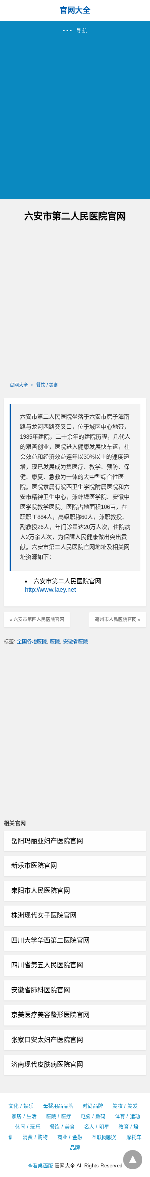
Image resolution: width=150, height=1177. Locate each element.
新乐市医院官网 (34, 865)
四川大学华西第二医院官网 (50, 940)
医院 (55, 641)
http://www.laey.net (50, 589)
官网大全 (75, 10)
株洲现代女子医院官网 (44, 915)
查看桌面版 (40, 1166)
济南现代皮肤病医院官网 (47, 1064)
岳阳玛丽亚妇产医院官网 (47, 841)
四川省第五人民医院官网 (47, 965)
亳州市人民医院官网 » (117, 619)
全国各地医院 (32, 641)
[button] (75, 110)
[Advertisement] (75, 113)
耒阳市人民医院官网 (40, 890)
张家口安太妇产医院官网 (47, 1040)
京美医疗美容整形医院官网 (50, 1015)
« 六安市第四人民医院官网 (37, 619)
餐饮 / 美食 (47, 385)
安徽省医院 (75, 641)
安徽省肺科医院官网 (40, 990)
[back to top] (132, 1159)
